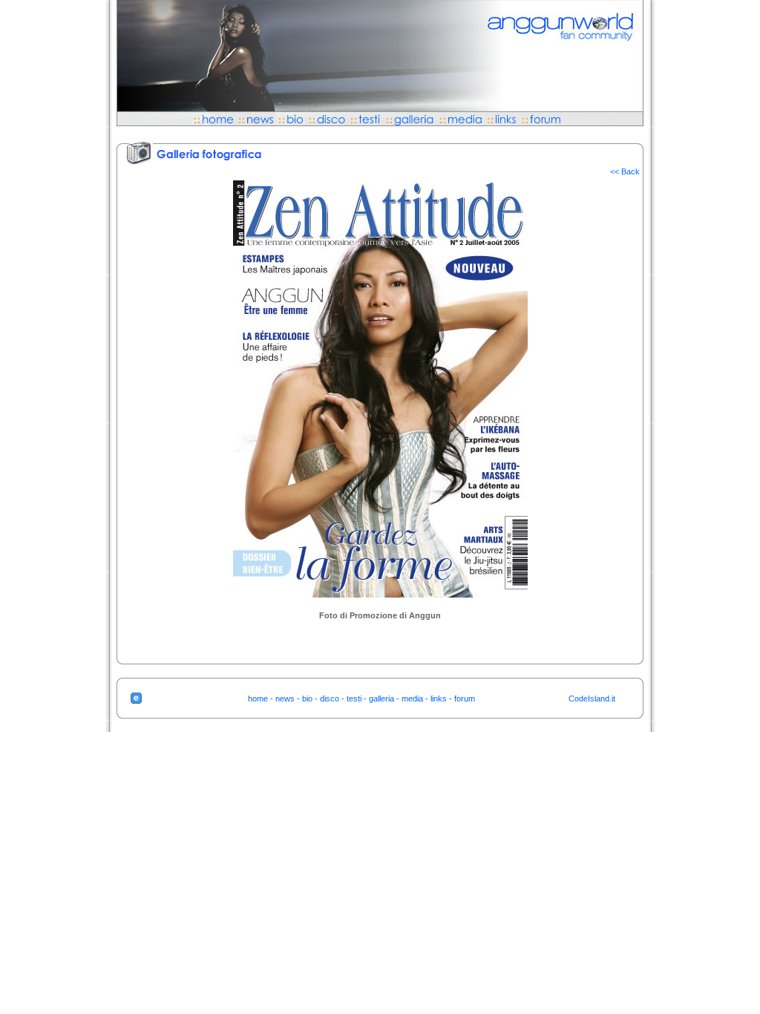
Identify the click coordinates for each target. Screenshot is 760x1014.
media (412, 698)
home (258, 698)
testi (354, 698)
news (285, 698)
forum (464, 698)
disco (329, 698)
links (438, 698)
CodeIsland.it (592, 698)
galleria (381, 698)
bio (307, 698)
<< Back (625, 171)
